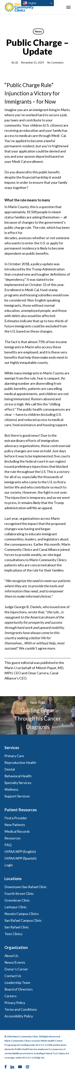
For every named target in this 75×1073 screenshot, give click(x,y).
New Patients (14, 825)
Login (8, 865)
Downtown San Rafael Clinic (25, 887)
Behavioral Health (18, 776)
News (38, 31)
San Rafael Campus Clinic (23, 920)
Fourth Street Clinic (19, 893)
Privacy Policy (14, 1003)
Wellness (11, 789)
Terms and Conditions (21, 1009)
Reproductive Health (20, 762)
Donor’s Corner (16, 969)
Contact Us (12, 976)
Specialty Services (17, 783)
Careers (10, 996)
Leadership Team (17, 982)
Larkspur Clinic (15, 907)
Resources (12, 838)
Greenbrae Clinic (17, 900)
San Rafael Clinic (16, 927)
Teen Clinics (13, 934)
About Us (11, 956)
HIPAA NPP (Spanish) (20, 858)
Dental (9, 769)
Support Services (17, 796)
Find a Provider (15, 818)
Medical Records (17, 831)
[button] (68, 7)
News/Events (14, 962)
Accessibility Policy (18, 1016)
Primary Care (14, 756)
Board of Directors (18, 989)
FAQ (7, 845)
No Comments (55, 62)
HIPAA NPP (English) (20, 851)
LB (16, 62)
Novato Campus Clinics (21, 914)
